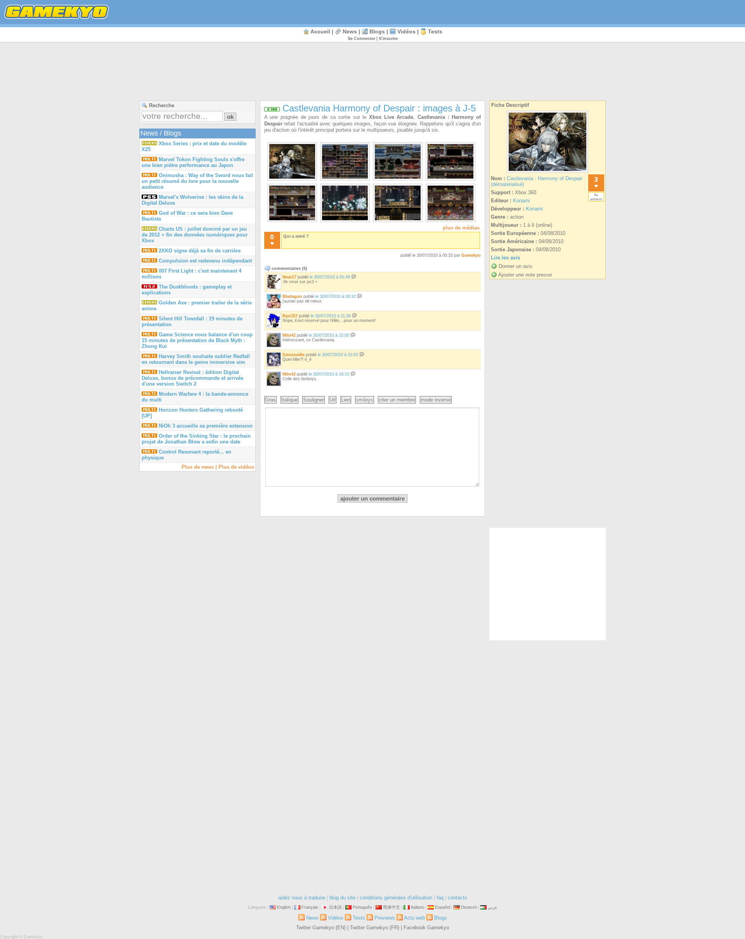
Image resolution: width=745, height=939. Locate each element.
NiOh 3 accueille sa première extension (206, 426)
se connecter (361, 38)
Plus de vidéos (236, 467)
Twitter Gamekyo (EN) (321, 927)
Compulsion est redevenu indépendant (205, 261)
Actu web (414, 918)
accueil (320, 31)
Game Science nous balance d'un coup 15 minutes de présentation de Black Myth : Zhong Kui (197, 340)
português (362, 907)
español (442, 907)
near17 (289, 277)
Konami (521, 200)
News (350, 31)
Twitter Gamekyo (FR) (374, 927)
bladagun (292, 296)
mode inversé (436, 400)
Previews (384, 918)
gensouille (293, 354)
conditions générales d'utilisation (396, 898)
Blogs (377, 31)
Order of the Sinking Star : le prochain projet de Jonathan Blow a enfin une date (196, 439)
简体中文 (391, 907)
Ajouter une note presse (525, 275)
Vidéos (406, 31)
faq (440, 898)
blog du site (342, 898)
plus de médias (461, 228)
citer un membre (397, 400)
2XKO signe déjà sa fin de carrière (200, 251)
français (309, 907)
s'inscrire (388, 38)
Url (332, 400)
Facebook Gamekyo (426, 927)
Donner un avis (515, 266)
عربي (492, 907)
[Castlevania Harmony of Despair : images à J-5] (292, 177)
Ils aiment (596, 197)
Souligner (313, 400)
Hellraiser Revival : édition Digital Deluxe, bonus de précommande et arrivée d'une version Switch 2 (192, 378)
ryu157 (290, 315)
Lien (345, 400)
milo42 (289, 335)
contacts (457, 898)
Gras (270, 400)
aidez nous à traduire (301, 898)
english (284, 907)
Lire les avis (505, 258)
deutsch (469, 907)
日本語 (335, 907)
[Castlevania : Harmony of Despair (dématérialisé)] (547, 173)
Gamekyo (471, 255)
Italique (289, 400)
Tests (435, 31)
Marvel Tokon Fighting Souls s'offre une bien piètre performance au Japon (193, 162)
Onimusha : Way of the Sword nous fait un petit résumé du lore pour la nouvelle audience (197, 181)
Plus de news (198, 467)
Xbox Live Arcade (391, 117)
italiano (417, 907)
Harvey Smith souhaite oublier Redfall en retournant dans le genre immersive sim (196, 359)
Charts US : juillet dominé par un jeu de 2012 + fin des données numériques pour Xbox (195, 234)
